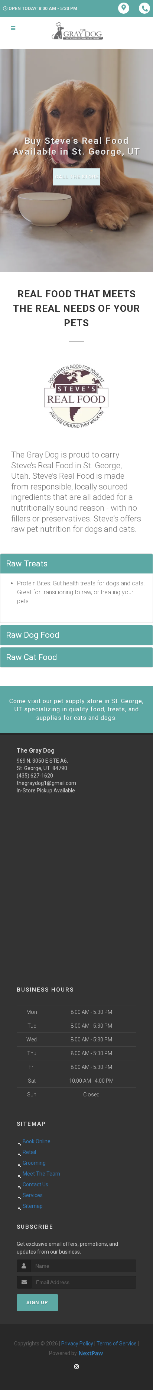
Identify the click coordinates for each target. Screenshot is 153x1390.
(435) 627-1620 (35, 776)
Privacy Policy (77, 1344)
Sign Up (37, 1302)
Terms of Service (117, 1344)
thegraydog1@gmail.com (46, 783)
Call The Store (76, 177)
